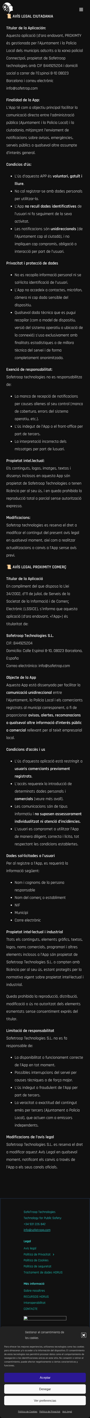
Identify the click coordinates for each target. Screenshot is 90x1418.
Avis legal (67, 1411)
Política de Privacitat (49, 1411)
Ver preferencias (45, 1400)
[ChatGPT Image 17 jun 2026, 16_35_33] (45, 1318)
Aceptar (45, 1377)
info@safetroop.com (37, 1230)
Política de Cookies (27, 1411)
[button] (84, 1335)
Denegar (45, 1389)
